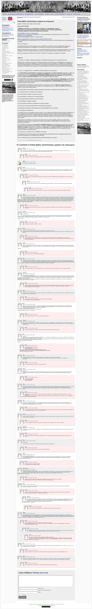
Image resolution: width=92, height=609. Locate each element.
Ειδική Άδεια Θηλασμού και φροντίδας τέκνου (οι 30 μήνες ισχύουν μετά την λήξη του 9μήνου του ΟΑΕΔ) (83, 103)
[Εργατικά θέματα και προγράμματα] (46, 6)
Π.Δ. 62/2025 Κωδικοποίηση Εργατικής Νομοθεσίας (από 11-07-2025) (83, 83)
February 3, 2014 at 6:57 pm (27, 304)
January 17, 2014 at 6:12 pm (27, 454)
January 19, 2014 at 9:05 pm (34, 506)
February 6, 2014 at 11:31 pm (30, 392)
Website (39, 592)
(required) (40, 588)
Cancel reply (43, 573)
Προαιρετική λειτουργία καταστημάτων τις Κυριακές (82, 77)
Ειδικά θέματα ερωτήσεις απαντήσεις (84, 112)
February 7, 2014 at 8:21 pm (29, 462)
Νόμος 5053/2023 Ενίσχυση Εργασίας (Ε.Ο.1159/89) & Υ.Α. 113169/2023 (83, 79)
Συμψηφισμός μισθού (81, 117)
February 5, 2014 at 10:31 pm (30, 314)
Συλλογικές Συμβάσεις (6, 70)
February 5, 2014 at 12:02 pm (28, 273)
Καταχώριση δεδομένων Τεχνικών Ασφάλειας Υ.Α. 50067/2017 (83, 111)
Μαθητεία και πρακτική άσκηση (83, 89)
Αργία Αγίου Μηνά (81, 74)
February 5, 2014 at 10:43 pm (30, 328)
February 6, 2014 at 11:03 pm (30, 252)
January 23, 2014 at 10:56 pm (28, 414)
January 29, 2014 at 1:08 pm (27, 369)
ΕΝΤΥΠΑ (4, 59)
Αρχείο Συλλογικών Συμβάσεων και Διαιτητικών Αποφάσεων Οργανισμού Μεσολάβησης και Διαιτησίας (83, 67)
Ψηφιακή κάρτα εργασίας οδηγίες (83, 84)
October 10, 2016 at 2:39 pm (29, 155)
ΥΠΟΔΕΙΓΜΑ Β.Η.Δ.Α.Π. (82, 94)
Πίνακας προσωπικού (6, 60)
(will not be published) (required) (44, 590)
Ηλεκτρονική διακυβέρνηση (7, 63)
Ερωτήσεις (4, 62)
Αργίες (4, 53)
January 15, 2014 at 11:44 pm (30, 521)
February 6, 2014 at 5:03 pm (27, 229)
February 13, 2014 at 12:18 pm (28, 168)
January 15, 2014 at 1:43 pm (27, 484)
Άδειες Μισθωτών (5, 45)
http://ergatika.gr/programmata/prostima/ (43, 350)
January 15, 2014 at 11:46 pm (30, 550)
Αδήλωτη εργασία (6, 48)
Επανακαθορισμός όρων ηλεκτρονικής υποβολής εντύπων (83, 96)
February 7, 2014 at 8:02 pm (29, 222)
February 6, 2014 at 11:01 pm (30, 236)
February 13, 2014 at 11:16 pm (30, 205)
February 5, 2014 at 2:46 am (27, 291)
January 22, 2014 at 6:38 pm (27, 427)
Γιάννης (36, 573)
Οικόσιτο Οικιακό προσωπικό (7, 68)
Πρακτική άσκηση (6, 69)
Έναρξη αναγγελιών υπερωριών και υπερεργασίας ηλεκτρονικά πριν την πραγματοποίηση (83, 109)
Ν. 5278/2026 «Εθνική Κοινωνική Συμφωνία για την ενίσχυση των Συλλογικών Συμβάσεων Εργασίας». (84, 72)
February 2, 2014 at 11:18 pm (27, 321)
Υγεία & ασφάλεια (5, 72)
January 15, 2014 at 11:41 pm (30, 490)
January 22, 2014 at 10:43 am (28, 440)
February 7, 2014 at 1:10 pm (27, 212)
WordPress (45, 605)
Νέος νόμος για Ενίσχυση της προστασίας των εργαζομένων (83, 113)
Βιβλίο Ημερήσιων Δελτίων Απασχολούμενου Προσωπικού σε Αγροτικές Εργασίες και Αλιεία (83, 106)
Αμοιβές (4, 49)
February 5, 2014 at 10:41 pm (30, 345)
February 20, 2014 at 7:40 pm (34, 188)
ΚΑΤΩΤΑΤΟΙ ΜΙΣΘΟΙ (81, 101)
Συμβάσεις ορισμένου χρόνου (7, 71)
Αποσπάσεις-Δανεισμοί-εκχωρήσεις (8, 52)
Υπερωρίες (4, 73)
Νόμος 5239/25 (80, 75)
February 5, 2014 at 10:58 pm (30, 377)
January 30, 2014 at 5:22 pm (27, 355)
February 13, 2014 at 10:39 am (28, 195)
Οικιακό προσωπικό (6, 67)
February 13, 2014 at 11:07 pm (30, 175)
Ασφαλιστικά (5, 54)
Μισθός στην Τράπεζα (81, 116)
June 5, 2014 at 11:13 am (31, 528)
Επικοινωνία (60, 604)
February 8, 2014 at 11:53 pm (30, 563)
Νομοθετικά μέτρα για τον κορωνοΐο (84, 92)
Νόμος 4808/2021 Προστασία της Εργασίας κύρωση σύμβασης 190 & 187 (84, 91)
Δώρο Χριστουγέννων (6, 58)
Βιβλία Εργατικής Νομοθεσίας (8, 55)
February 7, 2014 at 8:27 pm (29, 477)
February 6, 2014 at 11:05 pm (30, 266)
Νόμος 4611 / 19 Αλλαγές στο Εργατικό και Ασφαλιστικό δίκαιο (83, 100)
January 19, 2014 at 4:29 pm (32, 497)
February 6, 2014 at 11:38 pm (30, 447)
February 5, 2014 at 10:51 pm (30, 362)
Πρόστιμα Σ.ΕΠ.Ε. (81, 93)
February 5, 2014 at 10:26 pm (30, 283)
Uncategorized (5, 44)
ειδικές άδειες (5, 46)
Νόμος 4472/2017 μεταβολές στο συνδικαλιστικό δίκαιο (83, 115)
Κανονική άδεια (5, 47)
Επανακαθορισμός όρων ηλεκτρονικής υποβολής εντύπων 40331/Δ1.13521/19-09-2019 (83, 98)
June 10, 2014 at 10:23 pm (33, 535)
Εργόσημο (4, 61)
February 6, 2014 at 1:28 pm (27, 243)
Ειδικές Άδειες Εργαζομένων (82, 73)
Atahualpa (51, 605)
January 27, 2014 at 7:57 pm (27, 384)
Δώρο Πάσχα (5, 57)
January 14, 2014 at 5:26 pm (27, 513)
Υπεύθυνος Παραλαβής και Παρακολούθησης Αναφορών (82, 81)
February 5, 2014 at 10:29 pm (30, 297)
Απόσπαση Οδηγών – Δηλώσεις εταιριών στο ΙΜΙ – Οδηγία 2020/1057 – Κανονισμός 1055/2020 (83, 87)
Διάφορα (4, 56)
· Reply (36, 155)
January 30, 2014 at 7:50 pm (27, 334)
